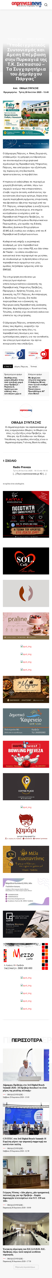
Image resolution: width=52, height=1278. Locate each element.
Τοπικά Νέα (15, 39)
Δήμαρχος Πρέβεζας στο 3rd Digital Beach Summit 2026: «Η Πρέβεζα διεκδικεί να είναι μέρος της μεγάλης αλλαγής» (25, 1088)
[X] (28, 447)
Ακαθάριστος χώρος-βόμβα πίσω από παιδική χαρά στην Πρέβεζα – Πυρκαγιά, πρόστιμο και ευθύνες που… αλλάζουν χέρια (14, 386)
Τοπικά (33, 366)
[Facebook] (18, 447)
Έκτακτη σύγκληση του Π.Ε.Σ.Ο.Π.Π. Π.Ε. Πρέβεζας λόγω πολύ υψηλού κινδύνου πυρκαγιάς (24, 1252)
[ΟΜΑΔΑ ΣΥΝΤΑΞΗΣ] (26, 411)
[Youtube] (33, 447)
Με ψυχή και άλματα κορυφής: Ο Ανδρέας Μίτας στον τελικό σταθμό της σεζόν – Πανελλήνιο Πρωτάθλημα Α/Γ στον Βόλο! (38, 386)
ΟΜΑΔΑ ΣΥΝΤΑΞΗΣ (29, 88)
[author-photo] (5, 1094)
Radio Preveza (22, 467)
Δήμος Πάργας (35, 39)
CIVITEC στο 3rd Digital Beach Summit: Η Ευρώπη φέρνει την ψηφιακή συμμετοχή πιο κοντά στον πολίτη (25, 1141)
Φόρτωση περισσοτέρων (25, 1267)
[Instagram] (23, 447)
